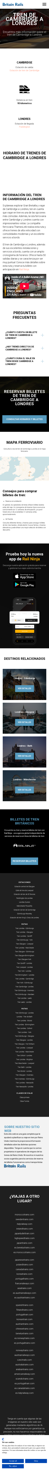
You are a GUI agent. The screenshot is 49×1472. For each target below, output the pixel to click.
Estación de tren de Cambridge (24, 611)
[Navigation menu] (44, 4)
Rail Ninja (24, 809)
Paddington (24, 667)
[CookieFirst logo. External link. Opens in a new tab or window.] (3, 1439)
